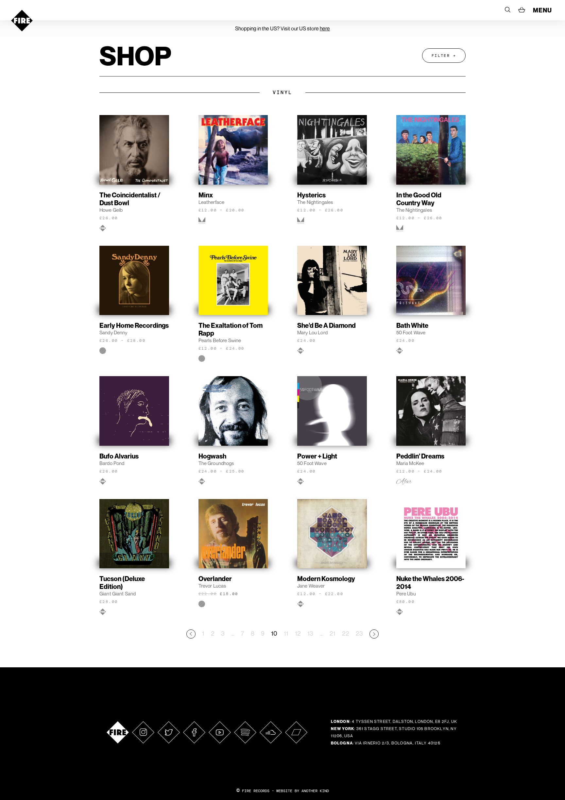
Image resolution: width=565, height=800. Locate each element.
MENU (542, 10)
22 (345, 633)
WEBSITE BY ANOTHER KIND (302, 790)
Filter (441, 55)
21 (332, 633)
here (325, 28)
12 (298, 633)
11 (286, 633)
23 (359, 633)
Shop (135, 55)
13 (310, 633)
